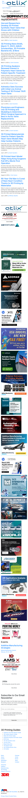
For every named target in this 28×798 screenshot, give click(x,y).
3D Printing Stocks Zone (10, 747)
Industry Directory (5, 771)
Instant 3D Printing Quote (16, 13)
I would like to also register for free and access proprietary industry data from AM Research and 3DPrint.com (12, 714)
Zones (16, 757)
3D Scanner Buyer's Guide (10, 734)
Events (2, 758)
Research (3, 762)
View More (14, 674)
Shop (16, 760)
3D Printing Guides (10, 730)
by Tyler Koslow (13, 175)
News (2, 755)
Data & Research (7, 11)
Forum (16, 758)
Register (8, 7)
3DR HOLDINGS (13, 791)
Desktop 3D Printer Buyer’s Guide (12, 732)
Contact (17, 762)
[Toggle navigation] (3, 17)
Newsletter (4, 760)
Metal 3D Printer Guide (9, 735)
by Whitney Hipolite (13, 195)
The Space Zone (8, 745)
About (2, 757)
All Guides (6, 749)
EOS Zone (6, 739)
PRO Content (17, 11)
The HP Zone (7, 742)
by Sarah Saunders (12, 40)
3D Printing (4, 769)
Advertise (5, 13)
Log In (3, 7)
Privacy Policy (4, 796)
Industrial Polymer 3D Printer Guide (13, 737)
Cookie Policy (12, 796)
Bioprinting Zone (8, 744)
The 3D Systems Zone (9, 740)
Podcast (17, 755)
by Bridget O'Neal (12, 83)
